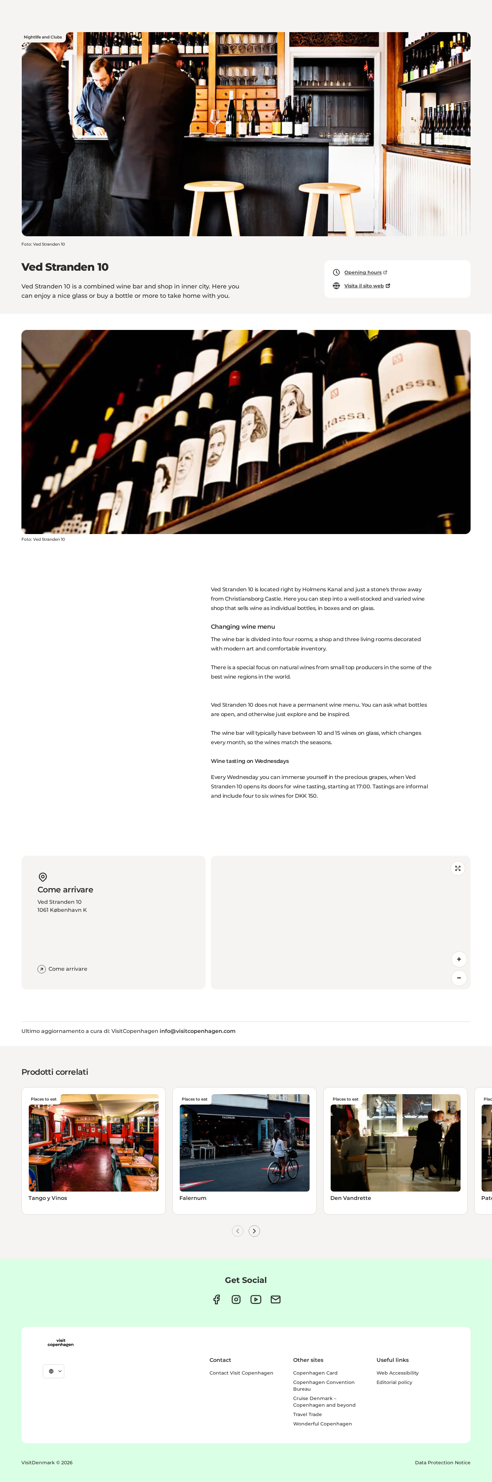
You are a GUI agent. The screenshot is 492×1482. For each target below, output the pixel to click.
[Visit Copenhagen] (60, 1342)
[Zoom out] (459, 978)
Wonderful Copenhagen (322, 1424)
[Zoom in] (459, 959)
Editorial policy (394, 1382)
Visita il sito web (364, 286)
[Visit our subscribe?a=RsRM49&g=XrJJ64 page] (275, 1299)
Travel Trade (307, 1414)
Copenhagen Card (315, 1373)
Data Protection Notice (443, 1463)
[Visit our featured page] (256, 1299)
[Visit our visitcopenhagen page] (216, 1299)
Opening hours (363, 272)
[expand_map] (457, 868)
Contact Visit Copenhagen (241, 1373)
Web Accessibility (398, 1373)
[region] (341, 922)
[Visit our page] (236, 1299)
